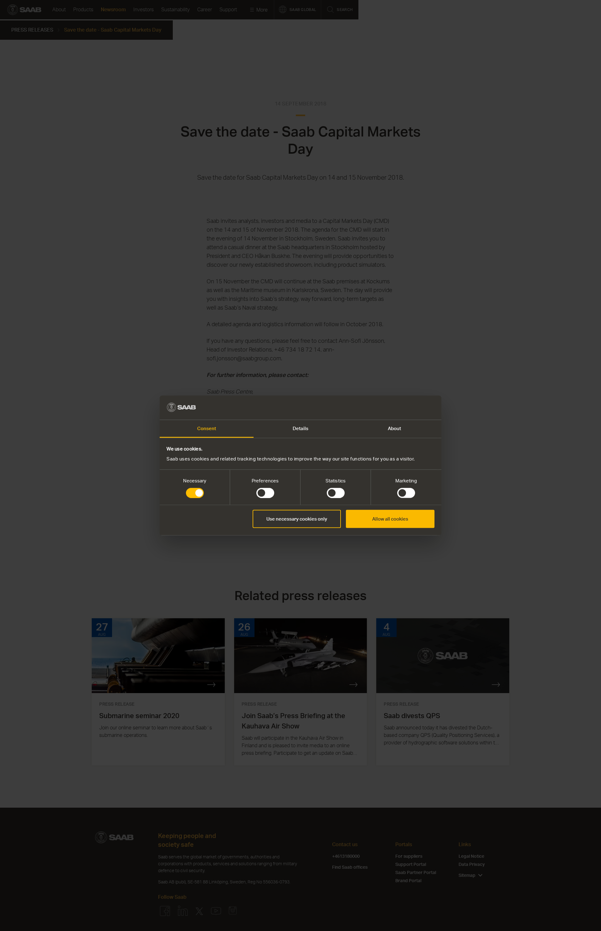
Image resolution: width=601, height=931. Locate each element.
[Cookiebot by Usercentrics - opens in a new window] (407, 407)
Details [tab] (300, 428)
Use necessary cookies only (296, 519)
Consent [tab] (206, 428)
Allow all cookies (390, 519)
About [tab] (394, 428)
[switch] (265, 493)
